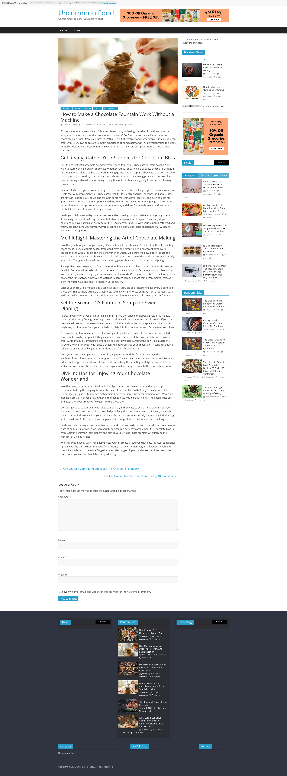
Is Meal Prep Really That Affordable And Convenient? (213, 248)
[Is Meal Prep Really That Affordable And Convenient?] (192, 243)
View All (221, 162)
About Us (65, 30)
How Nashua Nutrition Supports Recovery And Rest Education (150, 649)
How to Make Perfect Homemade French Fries (151, 632)
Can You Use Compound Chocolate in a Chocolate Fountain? (99, 468)
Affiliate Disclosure (108, 3)
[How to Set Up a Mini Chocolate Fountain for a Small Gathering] (128, 681)
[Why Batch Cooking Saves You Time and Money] (192, 64)
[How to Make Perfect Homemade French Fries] (128, 628)
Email (62, 557)
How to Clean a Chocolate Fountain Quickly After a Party (139, 476)
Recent (206, 175)
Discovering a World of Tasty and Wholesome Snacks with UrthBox (214, 228)
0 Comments (117, 124)
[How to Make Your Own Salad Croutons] (192, 87)
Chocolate (66, 108)
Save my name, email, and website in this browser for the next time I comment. (106, 591)
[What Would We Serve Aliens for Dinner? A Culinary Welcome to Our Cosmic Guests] (128, 716)
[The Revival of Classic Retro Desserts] (128, 700)
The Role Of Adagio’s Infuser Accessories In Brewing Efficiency (214, 390)
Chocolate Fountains (82, 108)
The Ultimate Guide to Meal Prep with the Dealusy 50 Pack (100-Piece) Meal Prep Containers (214, 368)
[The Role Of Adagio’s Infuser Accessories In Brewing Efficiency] (192, 386)
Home (77, 30)
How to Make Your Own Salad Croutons (213, 88)
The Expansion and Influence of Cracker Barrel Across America (214, 303)
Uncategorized (110, 108)
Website (62, 574)
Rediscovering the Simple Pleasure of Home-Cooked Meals (213, 184)
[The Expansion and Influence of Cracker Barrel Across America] (192, 299)
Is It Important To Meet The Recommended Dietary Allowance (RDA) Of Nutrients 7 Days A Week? (214, 271)
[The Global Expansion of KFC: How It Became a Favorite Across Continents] (192, 338)
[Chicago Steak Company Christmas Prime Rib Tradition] (192, 318)
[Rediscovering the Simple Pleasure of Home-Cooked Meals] (192, 179)
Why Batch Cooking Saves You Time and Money (213, 67)
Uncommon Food (86, 12)
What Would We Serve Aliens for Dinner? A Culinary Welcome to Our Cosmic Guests (151, 722)
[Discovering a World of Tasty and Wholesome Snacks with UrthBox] (192, 223)
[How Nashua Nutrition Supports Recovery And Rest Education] (128, 644)
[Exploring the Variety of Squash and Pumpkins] (192, 106)
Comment (64, 497)
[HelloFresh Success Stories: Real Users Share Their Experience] (128, 663)
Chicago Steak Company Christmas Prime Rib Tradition (213, 323)
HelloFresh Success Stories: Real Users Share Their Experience (152, 667)
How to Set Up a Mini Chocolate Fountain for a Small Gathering (151, 686)
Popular (191, 175)
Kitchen (97, 108)
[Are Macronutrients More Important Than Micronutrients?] (192, 203)
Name (62, 540)
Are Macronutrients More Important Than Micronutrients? (214, 208)
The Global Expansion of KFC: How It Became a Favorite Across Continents (214, 344)
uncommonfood (88, 124)
